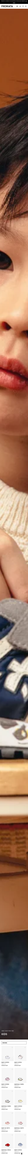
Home (2, 1031)
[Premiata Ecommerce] (7, 7)
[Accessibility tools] (21, 1153)
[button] (12, 1047)
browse (4, 1042)
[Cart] (25, 6)
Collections (8, 1031)
